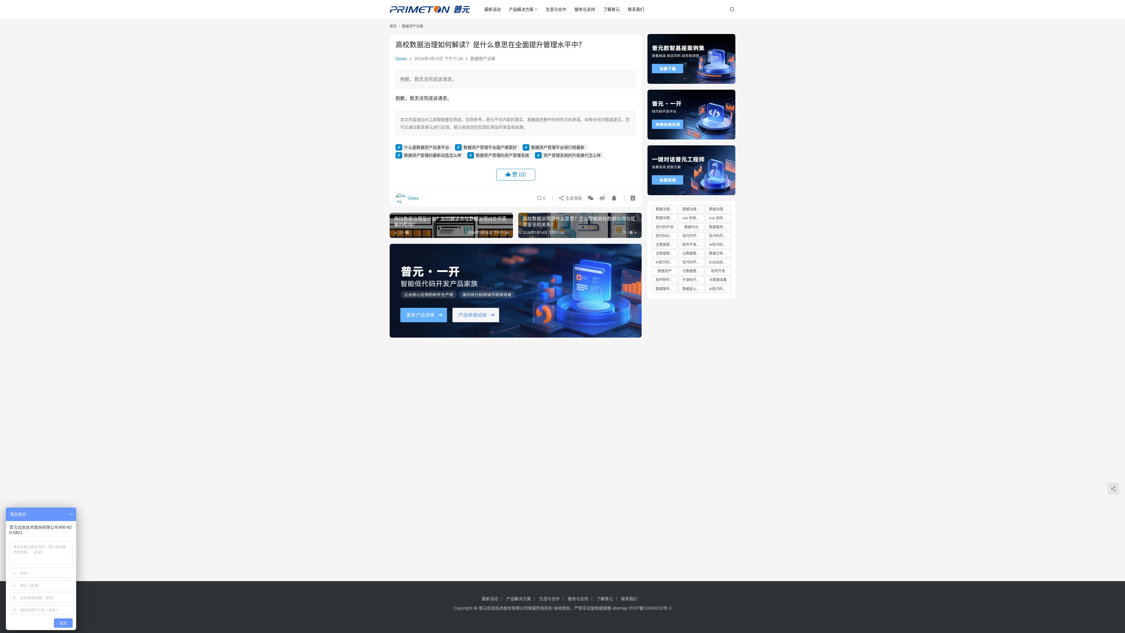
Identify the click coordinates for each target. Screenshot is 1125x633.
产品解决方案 (521, 9)
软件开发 (718, 271)
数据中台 (691, 227)
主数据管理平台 (666, 253)
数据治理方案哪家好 (693, 209)
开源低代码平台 (693, 280)
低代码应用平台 (666, 236)
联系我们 (636, 9)
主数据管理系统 (666, 244)
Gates (401, 58)
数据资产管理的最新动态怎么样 (432, 155)
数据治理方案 (666, 209)
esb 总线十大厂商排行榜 (720, 218)
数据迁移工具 (719, 253)
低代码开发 (665, 227)
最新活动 (492, 9)
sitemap (620, 607)
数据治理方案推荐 (666, 218)
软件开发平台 (692, 244)
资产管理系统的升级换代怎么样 (572, 155)
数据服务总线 (719, 227)
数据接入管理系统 (693, 289)
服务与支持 (585, 9)
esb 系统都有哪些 (693, 218)
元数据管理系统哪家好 (693, 271)
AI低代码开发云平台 (666, 262)
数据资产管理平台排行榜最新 (557, 147)
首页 (393, 26)
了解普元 (611, 9)
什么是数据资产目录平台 (426, 147)
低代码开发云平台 (693, 236)
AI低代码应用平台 (720, 289)
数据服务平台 (666, 289)
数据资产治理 (483, 58)
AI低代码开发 (719, 244)
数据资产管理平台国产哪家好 (490, 147)
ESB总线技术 (719, 262)
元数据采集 (718, 280)
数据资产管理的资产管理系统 (502, 155)
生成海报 (573, 197)
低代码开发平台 (720, 236)
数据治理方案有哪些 (720, 209)
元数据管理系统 (693, 253)
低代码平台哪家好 (693, 262)
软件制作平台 (666, 280)
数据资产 (665, 271)
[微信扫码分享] (590, 198)
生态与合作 (556, 9)
